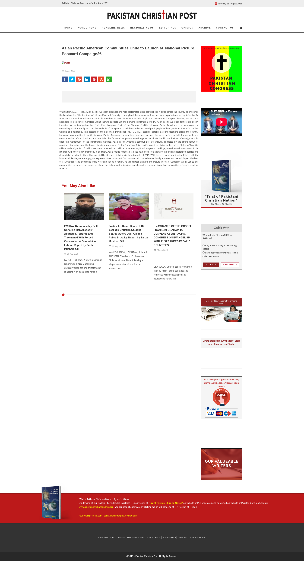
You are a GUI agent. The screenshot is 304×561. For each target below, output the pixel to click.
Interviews (103, 538)
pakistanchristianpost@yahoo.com (120, 516)
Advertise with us (197, 538)
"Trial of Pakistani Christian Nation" (166, 503)
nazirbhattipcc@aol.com (91, 516)
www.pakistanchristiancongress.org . (96, 507)
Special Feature (118, 538)
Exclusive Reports (136, 538)
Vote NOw (211, 265)
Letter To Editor (153, 538)
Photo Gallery (169, 538)
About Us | (183, 538)
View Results (230, 265)
